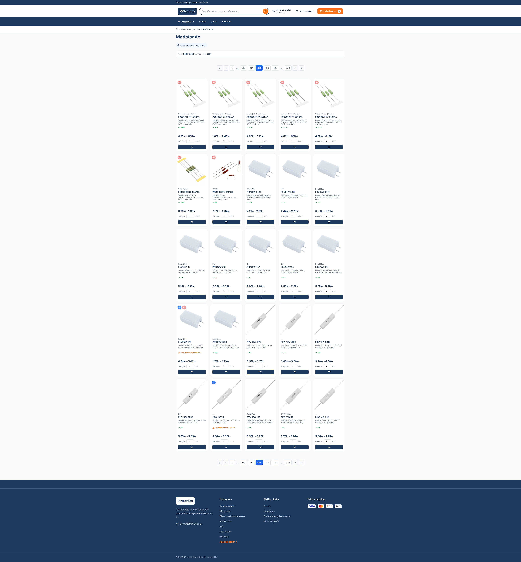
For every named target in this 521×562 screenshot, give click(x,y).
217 (251, 68)
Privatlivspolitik (271, 521)
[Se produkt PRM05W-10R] (295, 265)
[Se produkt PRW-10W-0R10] (261, 340)
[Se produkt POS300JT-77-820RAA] (329, 115)
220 (275, 68)
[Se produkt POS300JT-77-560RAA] (261, 115)
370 (288, 68)
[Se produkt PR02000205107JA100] (226, 190)
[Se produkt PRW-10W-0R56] (192, 415)
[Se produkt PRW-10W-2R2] (329, 415)
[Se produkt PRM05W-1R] (192, 265)
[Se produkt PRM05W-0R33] (295, 190)
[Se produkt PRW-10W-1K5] (261, 415)
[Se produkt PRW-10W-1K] (226, 415)
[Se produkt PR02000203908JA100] (192, 190)
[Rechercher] (265, 11)
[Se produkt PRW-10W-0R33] (329, 340)
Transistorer (226, 521)
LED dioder (225, 531)
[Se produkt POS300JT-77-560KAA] (226, 115)
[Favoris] (204, 83)
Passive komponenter (190, 29)
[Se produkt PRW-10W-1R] (295, 415)
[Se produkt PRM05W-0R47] (329, 190)
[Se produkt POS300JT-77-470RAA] (192, 115)
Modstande (225, 511)
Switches (224, 536)
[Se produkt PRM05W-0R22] (261, 190)
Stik (222, 526)
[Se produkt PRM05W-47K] (329, 265)
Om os (214, 21)
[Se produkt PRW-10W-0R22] (295, 340)
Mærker (202, 21)
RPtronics (187, 11)
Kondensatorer (227, 506)
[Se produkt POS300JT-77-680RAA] (295, 115)
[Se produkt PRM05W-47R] (192, 340)
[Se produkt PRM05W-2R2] (226, 265)
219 (267, 68)
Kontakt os (226, 21)
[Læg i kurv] (192, 147)
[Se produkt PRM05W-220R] (226, 340)
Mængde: (181, 141)
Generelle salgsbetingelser (277, 516)
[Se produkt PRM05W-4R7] (261, 265)
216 (243, 68)
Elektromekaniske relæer (232, 516)
